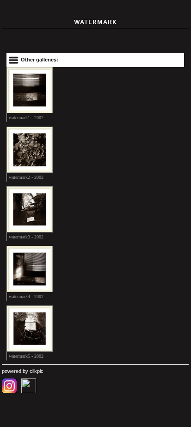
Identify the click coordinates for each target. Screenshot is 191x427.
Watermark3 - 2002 (26, 236)
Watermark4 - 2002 (26, 296)
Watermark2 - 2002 (26, 177)
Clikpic (36, 371)
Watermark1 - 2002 (26, 117)
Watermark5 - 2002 (26, 356)
